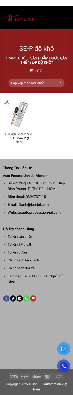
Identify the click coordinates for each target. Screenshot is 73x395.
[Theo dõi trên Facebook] (6, 298)
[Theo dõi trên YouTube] (33, 298)
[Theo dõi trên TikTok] (13, 298)
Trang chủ (16, 58)
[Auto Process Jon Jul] (18, 18)
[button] (41, 17)
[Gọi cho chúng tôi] (26, 298)
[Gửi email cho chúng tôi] (20, 298)
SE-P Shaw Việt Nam (19, 140)
